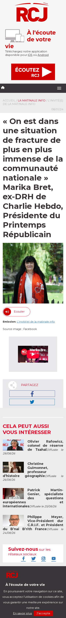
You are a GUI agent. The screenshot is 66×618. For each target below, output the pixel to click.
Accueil (9, 100)
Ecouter (19, 311)
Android (43, 55)
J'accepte (43, 613)
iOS (30, 55)
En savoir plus (22, 613)
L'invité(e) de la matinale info (36, 321)
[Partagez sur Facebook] (32, 394)
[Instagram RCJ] (43, 558)
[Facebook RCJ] (23, 558)
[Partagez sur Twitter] (32, 402)
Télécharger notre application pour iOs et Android (27, 587)
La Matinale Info (31, 100)
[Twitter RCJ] (33, 558)
